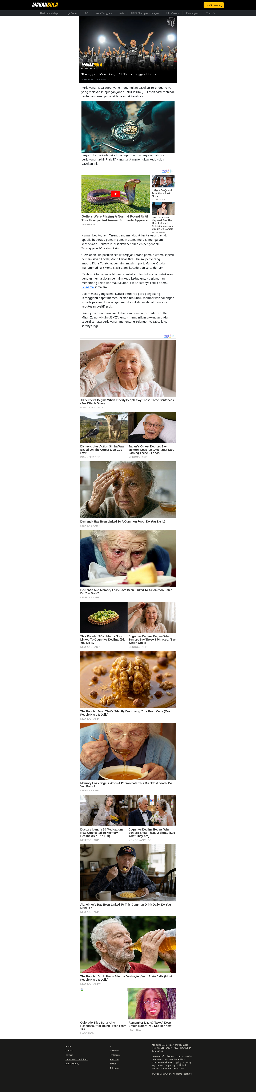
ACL (87, 13)
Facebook (115, 1050)
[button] (128, 127)
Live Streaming (213, 5)
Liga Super (72, 13)
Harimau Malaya (49, 13)
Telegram (114, 1068)
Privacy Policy (72, 1063)
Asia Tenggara (104, 13)
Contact (69, 1050)
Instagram (115, 1055)
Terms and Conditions (76, 1059)
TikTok (113, 1063)
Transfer (211, 13)
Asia (121, 13)
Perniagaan (192, 13)
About (68, 1046)
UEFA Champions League (145, 13)
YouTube (114, 1059)
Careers (69, 1055)
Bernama (88, 287)
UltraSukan (172, 13)
